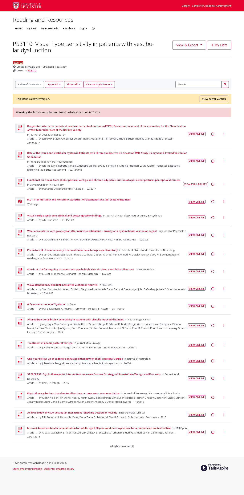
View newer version (214, 99)
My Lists (31, 28)
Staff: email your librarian (28, 468)
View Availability (195, 184)
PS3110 (32, 70)
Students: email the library (59, 468)
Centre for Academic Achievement (211, 5)
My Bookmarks (50, 28)
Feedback (69, 28)
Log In (83, 28)
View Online (197, 134)
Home (18, 28)
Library (186, 5)
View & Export (187, 45)
